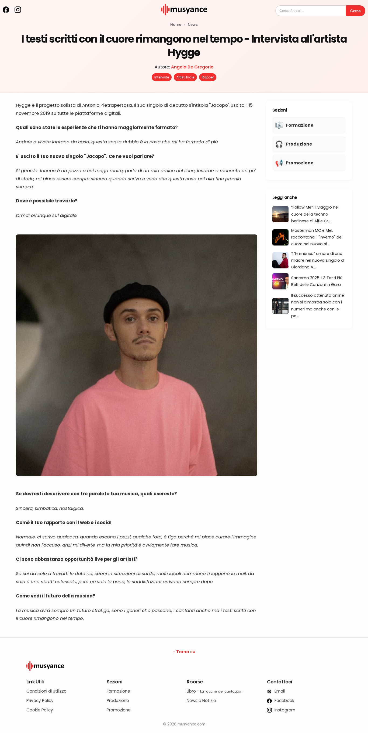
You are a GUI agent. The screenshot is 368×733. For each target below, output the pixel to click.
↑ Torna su (184, 652)
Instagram (284, 710)
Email (279, 691)
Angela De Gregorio (192, 67)
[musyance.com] (184, 19)
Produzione (118, 700)
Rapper (208, 77)
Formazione (118, 691)
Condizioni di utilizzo (46, 691)
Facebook (283, 700)
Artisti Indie (185, 77)
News (193, 24)
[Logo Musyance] (184, 666)
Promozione (119, 710)
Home (175, 24)
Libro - (214, 691)
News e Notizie (201, 700)
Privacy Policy (40, 700)
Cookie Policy (39, 710)
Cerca (355, 11)
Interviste (161, 77)
